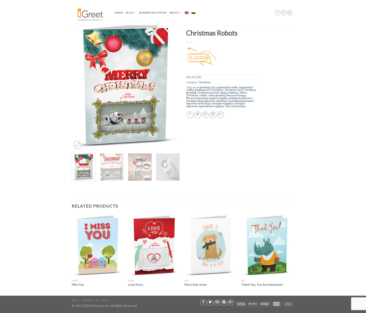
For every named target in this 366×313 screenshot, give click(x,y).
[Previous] (79, 84)
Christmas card (234, 90)
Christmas (204, 82)
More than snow (195, 284)
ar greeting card (205, 87)
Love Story (135, 284)
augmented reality (227, 87)
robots (203, 95)
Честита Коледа (235, 106)
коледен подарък (222, 103)
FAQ (104, 300)
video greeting (216, 95)
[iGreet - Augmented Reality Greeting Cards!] (90, 12)
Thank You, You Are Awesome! (262, 284)
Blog (129, 12)
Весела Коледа (236, 95)
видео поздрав (218, 98)
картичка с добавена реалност (235, 101)
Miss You (78, 284)
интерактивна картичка (200, 101)
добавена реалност (240, 98)
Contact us (90, 300)
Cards (118, 12)
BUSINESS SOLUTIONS (152, 12)
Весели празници (197, 98)
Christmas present (208, 92)
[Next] (172, 84)
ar (194, 87)
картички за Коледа (198, 103)
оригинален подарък (211, 106)
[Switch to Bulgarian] (193, 12)
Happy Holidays (229, 92)
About (174, 12)
